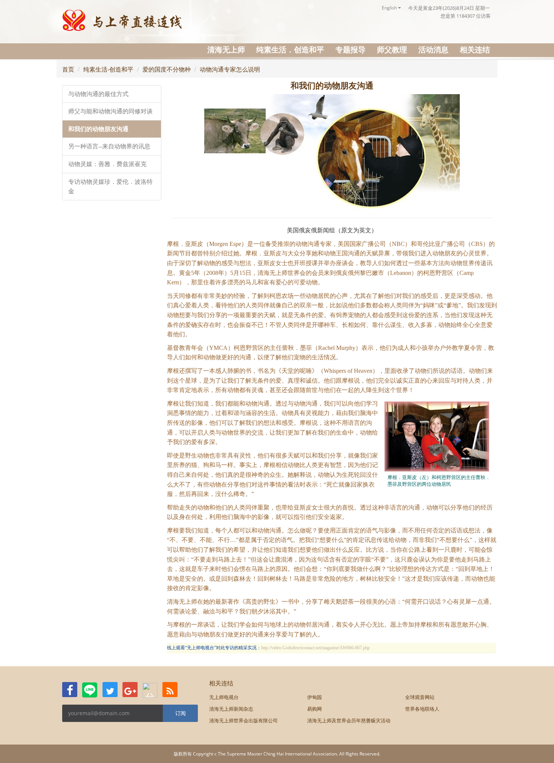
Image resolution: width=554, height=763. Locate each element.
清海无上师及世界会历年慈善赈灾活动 (348, 720)
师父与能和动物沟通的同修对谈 (110, 111)
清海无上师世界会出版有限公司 (243, 720)
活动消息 (433, 49)
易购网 (314, 708)
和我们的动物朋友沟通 (98, 129)
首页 (68, 69)
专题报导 (350, 49)
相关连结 (475, 49)
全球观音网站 (420, 697)
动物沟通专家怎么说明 (230, 69)
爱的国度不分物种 (166, 69)
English (390, 8)
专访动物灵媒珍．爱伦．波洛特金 (110, 187)
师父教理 (392, 49)
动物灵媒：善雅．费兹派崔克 (107, 164)
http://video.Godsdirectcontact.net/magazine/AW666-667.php (315, 647)
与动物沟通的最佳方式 (98, 94)
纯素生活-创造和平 (108, 69)
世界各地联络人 (422, 708)
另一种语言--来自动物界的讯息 (109, 146)
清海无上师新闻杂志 (231, 708)
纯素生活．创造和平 (290, 49)
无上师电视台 (224, 697)
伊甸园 (314, 697)
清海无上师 (226, 49)
